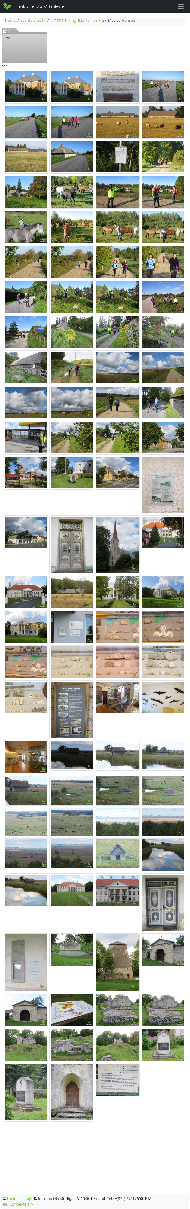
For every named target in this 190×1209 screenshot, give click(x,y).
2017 (41, 20)
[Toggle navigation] (180, 6)
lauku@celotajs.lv (18, 1204)
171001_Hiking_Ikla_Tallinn (74, 20)
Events (26, 20)
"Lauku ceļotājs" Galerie (38, 6)
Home (10, 20)
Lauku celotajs (19, 1198)
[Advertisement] (95, 1157)
